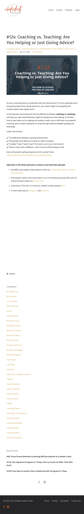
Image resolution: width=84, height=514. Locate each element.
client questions (13, 389)
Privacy (55, 501)
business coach (13, 321)
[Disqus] (42, 234)
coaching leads (13, 418)
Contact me (76, 501)
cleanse (10, 379)
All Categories (12, 291)
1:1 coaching (12, 301)
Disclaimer (64, 501)
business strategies (15, 350)
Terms (46, 501)
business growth (14, 325)
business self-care (14, 345)
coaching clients (13, 49)
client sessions (13, 394)
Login (77, 10)
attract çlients (12, 316)
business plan (12, 340)
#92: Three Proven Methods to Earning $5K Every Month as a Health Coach (39, 456)
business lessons (14, 330)
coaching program (14, 437)
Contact (59, 10)
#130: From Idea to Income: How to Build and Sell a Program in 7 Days (37, 471)
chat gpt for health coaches (18, 374)
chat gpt (10, 369)
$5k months (11, 296)
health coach (63, 49)
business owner (13, 335)
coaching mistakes (14, 423)
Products (68, 10)
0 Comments (37, 52)
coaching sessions (28, 49)
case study (11, 359)
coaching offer (13, 428)
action (9, 311)
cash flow (11, 364)
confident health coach (47, 49)
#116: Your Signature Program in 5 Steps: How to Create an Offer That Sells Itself (40, 464)
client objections (13, 384)
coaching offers (13, 433)
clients (9, 403)
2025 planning (12, 306)
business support (14, 355)
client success (12, 399)
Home (50, 10)
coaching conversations (17, 413)
